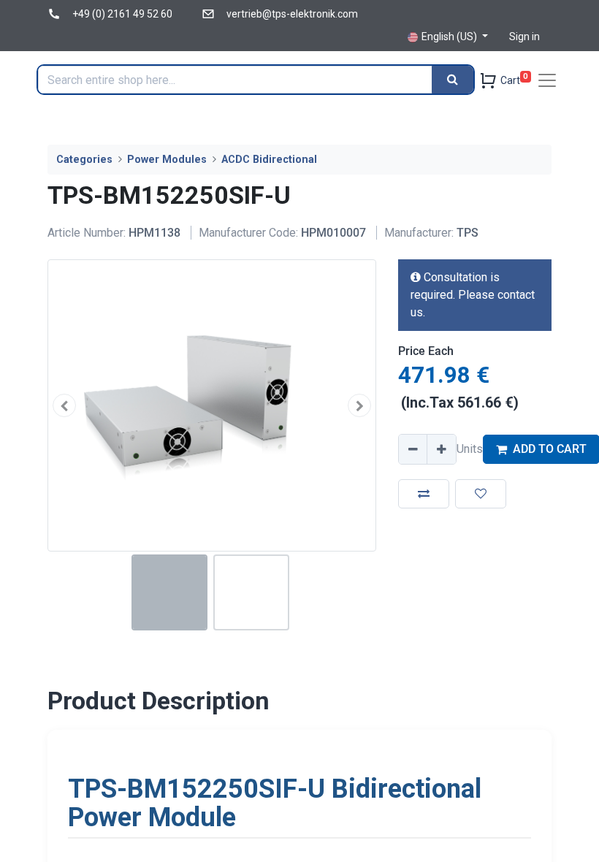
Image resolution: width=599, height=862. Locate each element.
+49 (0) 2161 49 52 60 (122, 14)
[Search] (452, 80)
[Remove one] (413, 449)
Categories (84, 159)
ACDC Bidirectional (269, 159)
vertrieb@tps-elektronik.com (292, 14)
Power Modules (167, 159)
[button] (64, 405)
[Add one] (441, 449)
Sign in (524, 36)
